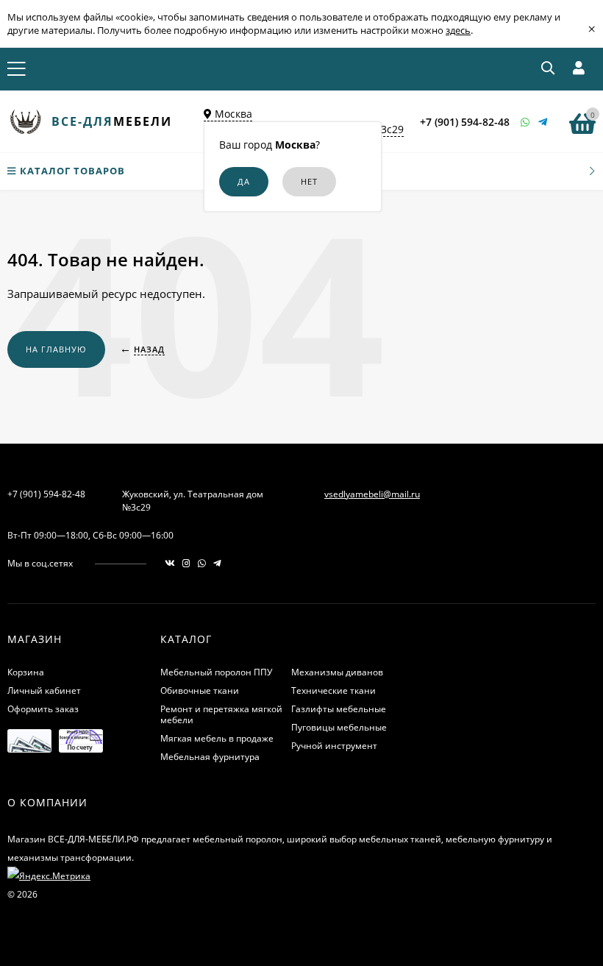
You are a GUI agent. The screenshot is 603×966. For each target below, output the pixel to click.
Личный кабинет (44, 690)
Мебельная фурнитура (210, 756)
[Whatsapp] (526, 121)
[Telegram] (543, 121)
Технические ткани (333, 690)
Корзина (25, 672)
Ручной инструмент (334, 745)
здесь (458, 30)
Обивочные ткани (199, 690)
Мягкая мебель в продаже (217, 738)
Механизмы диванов (337, 672)
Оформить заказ (43, 709)
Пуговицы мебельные (339, 727)
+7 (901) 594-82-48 (465, 122)
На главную (56, 349)
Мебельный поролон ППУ (216, 672)
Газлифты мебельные (338, 709)
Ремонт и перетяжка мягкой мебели (221, 714)
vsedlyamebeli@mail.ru (372, 494)
